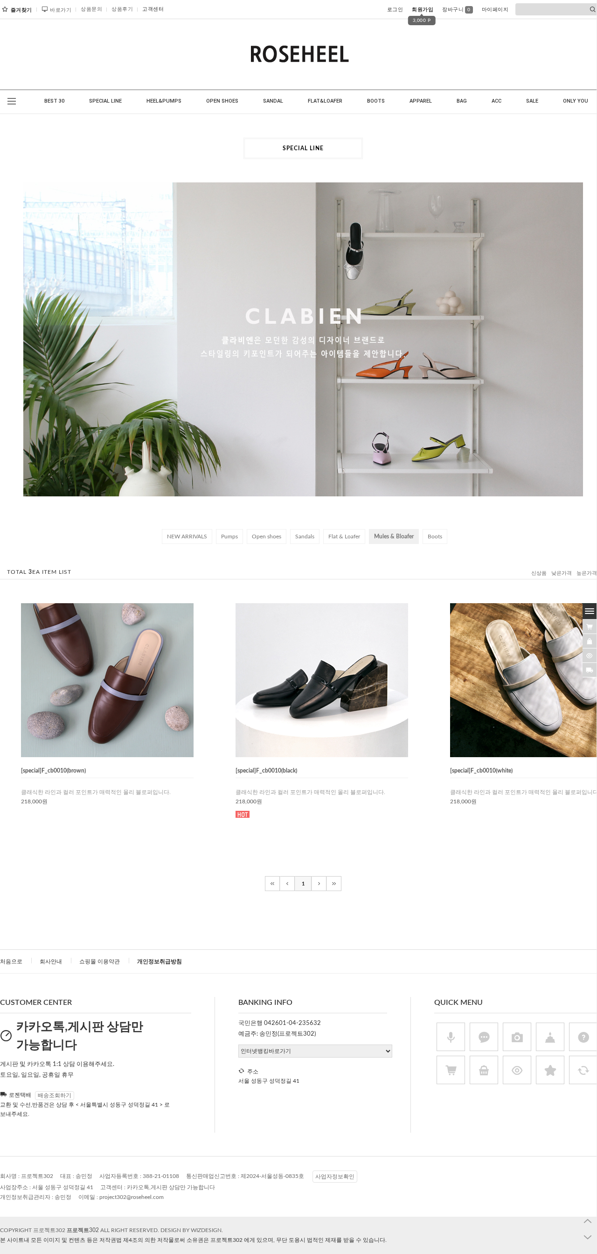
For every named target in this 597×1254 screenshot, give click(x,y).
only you (575, 101)
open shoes (222, 101)
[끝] (333, 883)
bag (462, 101)
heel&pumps (163, 101)
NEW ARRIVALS (187, 536)
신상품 (539, 573)
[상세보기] (125, 753)
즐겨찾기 (21, 10)
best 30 (54, 101)
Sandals (304, 536)
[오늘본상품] (589, 655)
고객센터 (153, 9)
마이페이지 (495, 9)
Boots (435, 536)
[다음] (319, 883)
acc (496, 101)
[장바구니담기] (589, 627)
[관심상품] (589, 641)
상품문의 (91, 9)
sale (532, 101)
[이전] (287, 883)
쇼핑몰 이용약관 (99, 961)
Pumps (229, 536)
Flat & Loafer (344, 536)
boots (376, 101)
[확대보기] (99, 753)
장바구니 (456, 9)
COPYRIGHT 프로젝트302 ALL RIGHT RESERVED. (80, 1230)
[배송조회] (589, 670)
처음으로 (11, 961)
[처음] (272, 883)
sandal (273, 101)
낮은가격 (561, 573)
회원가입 (422, 9)
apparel (421, 101)
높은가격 (586, 573)
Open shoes (266, 536)
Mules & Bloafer (394, 536)
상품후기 (122, 9)
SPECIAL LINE (105, 101)
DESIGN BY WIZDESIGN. (191, 1230)
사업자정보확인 (334, 1176)
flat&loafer (325, 101)
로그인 (395, 9)
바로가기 (60, 10)
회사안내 (51, 961)
